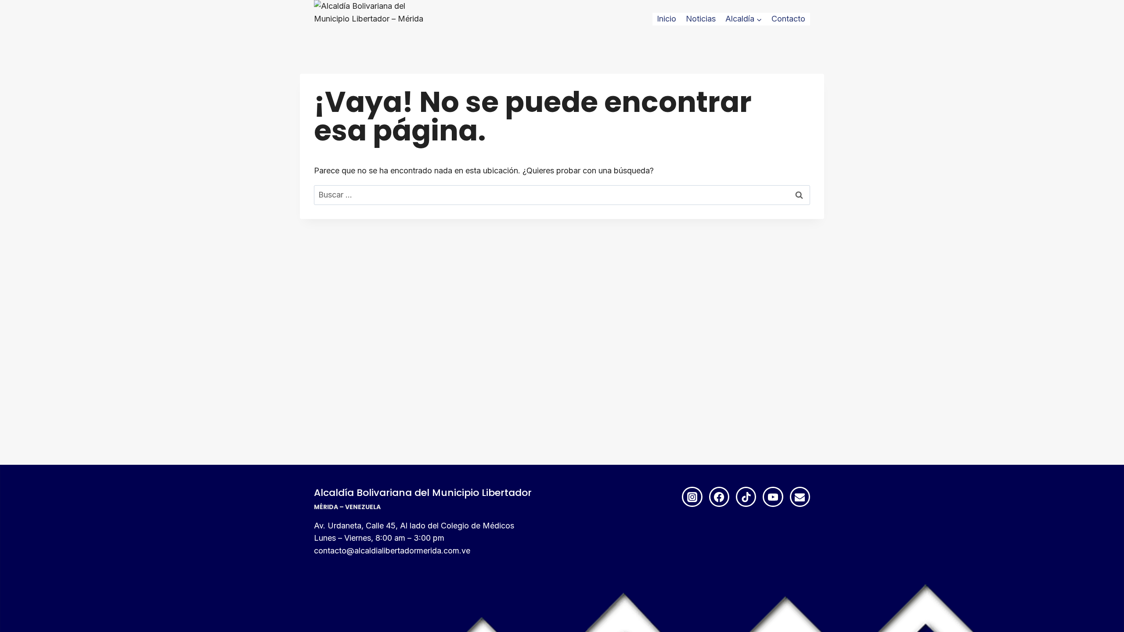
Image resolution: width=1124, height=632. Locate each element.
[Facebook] (719, 497)
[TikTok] (746, 497)
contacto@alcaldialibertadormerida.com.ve (392, 550)
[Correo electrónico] (800, 497)
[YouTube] (773, 497)
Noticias (701, 18)
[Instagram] (692, 497)
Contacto (788, 18)
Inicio (666, 18)
